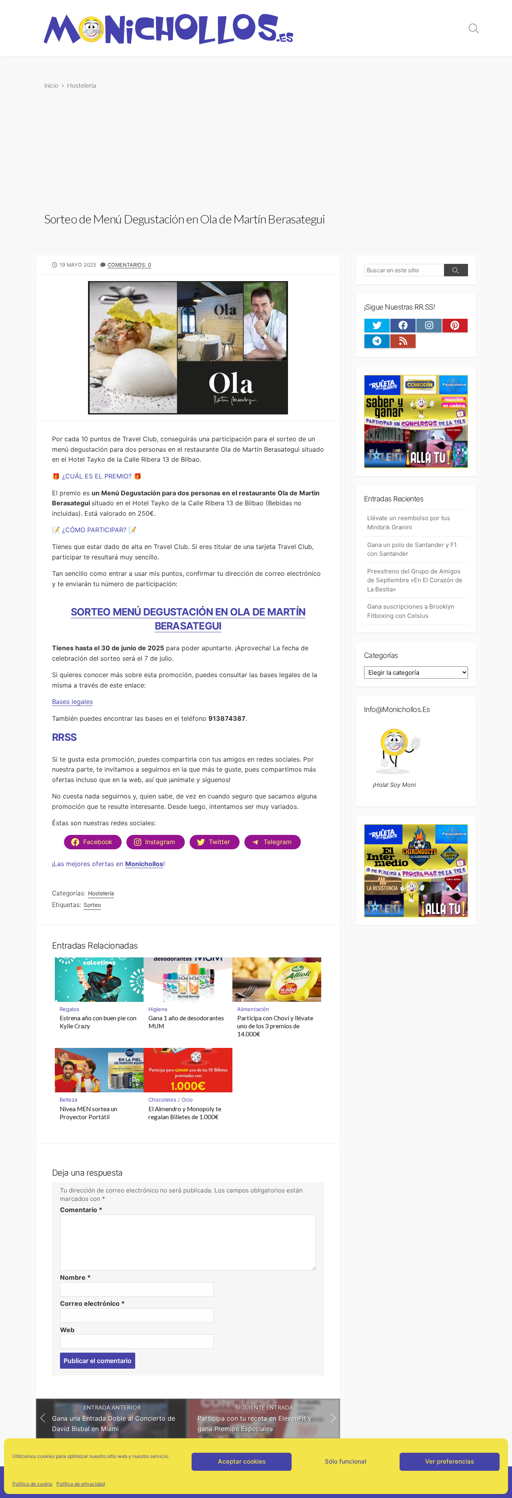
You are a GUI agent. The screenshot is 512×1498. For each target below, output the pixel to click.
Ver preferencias (449, 1461)
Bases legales (72, 702)
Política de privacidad (80, 1484)
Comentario (81, 1210)
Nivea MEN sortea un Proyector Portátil (88, 1112)
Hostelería (81, 85)
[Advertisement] (256, 150)
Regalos (69, 1009)
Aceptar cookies (242, 1461)
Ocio (187, 1099)
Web (67, 1330)
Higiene (158, 1009)
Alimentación (253, 1009)
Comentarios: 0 (129, 265)
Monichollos (144, 864)
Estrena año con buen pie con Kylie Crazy (98, 1021)
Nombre (75, 1277)
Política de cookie (32, 1484)
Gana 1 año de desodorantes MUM (186, 1021)
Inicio (51, 85)
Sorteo (92, 904)
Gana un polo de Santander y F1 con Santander (412, 549)
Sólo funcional (345, 1461)
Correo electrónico (92, 1303)
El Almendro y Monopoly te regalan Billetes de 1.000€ (184, 1112)
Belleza (68, 1099)
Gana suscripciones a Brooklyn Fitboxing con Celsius (410, 611)
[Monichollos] (168, 28)
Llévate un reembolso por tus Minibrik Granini (408, 522)
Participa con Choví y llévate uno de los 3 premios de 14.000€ (275, 1026)
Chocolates (162, 1099)
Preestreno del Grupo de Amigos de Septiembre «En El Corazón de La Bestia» (414, 580)
